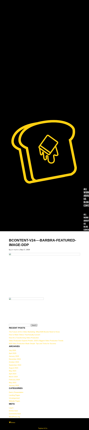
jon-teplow (15, 250)
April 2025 (12, 353)
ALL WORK (86, 216)
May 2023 (12, 382)
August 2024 (13, 368)
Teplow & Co (42, 428)
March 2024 (13, 377)
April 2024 (12, 374)
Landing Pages (14, 395)
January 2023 (14, 385)
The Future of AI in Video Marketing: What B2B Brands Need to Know (34, 332)
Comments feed (15, 414)
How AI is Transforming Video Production (24, 338)
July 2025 (12, 350)
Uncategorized (14, 398)
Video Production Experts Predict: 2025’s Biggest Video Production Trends (36, 341)
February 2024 (14, 380)
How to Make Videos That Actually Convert (24, 335)
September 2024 (15, 365)
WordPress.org (14, 417)
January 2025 (14, 356)
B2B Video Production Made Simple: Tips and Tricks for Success (32, 343)
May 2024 (12, 371)
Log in (11, 408)
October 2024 (14, 362)
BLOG (86, 202)
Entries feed (13, 411)
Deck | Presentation (16, 392)
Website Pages (14, 401)
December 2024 (15, 359)
